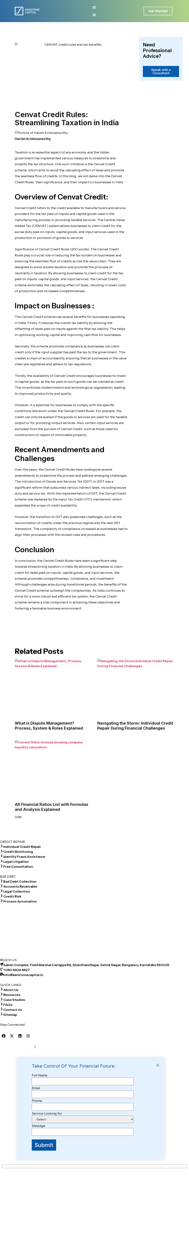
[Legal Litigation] (1, 861)
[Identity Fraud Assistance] (1, 856)
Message (38, 1125)
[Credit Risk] (1, 895)
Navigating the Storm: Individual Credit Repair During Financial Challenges (135, 725)
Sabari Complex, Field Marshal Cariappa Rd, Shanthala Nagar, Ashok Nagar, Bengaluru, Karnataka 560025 (86, 965)
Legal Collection (16, 891)
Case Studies (14, 1000)
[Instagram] (28, 1036)
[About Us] (1, 989)
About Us (10, 990)
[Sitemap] (1, 1014)
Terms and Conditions (17, 1047)
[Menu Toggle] (94, 7)
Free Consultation (18, 867)
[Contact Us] (1, 1009)
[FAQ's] (1, 1004)
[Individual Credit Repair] (1, 846)
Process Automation (20, 901)
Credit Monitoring (18, 852)
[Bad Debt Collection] (1, 880)
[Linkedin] (20, 1036)
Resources (11, 995)
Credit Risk (12, 896)
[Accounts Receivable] (1, 885)
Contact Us (12, 1010)
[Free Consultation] (1, 866)
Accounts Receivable (20, 886)
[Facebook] (3, 1036)
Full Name (39, 1075)
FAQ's (8, 1005)
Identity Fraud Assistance (24, 857)
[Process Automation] (1, 900)
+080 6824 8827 (16, 970)
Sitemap (10, 1015)
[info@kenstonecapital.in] (1, 974)
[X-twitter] (12, 1036)
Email (36, 1088)
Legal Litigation (16, 862)
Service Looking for (47, 1113)
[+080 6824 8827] (1, 969)
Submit (44, 1145)
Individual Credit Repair (22, 847)
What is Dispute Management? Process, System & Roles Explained (49, 725)
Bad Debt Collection (19, 882)
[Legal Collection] (1, 890)
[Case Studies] (1, 999)
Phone (37, 1100)
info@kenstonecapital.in (23, 975)
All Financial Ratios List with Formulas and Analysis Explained (51, 807)
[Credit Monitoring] (1, 851)
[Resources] (1, 994)
